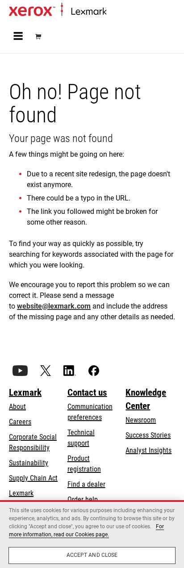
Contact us (87, 392)
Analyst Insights (148, 450)
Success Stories (148, 435)
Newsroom (140, 420)
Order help (82, 499)
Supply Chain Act (33, 478)
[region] (92, 534)
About (17, 406)
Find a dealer (86, 484)
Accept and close (92, 555)
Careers (20, 422)
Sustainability (28, 463)
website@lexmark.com (54, 306)
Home (113, 12)
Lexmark (25, 392)
